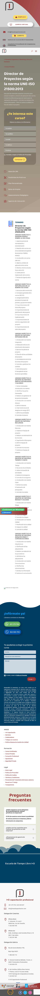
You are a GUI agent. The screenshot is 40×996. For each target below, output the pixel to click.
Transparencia (9, 785)
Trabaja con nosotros (11, 740)
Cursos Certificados (11, 751)
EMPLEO (22, 17)
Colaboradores (9, 737)
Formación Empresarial (12, 59)
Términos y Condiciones (12, 777)
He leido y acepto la (16, 675)
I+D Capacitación (10, 732)
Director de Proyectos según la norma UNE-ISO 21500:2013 (23, 228)
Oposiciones (9, 758)
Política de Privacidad (21, 675)
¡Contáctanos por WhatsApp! (13, 510)
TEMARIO (19, 222)
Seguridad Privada (10, 761)
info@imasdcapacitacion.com (16, 32)
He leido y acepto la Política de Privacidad (18, 154)
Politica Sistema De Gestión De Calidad (16, 742)
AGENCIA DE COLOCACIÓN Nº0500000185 (20, 40)
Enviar (31, 679)
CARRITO (20, 35)
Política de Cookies (11, 775)
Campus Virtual (21, 24)
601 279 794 (14, 624)
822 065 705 (15, 632)
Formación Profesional (12, 756)
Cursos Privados (9, 67)
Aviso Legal (8, 770)
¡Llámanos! (6, 512)
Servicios (8, 735)
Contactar (19, 159)
